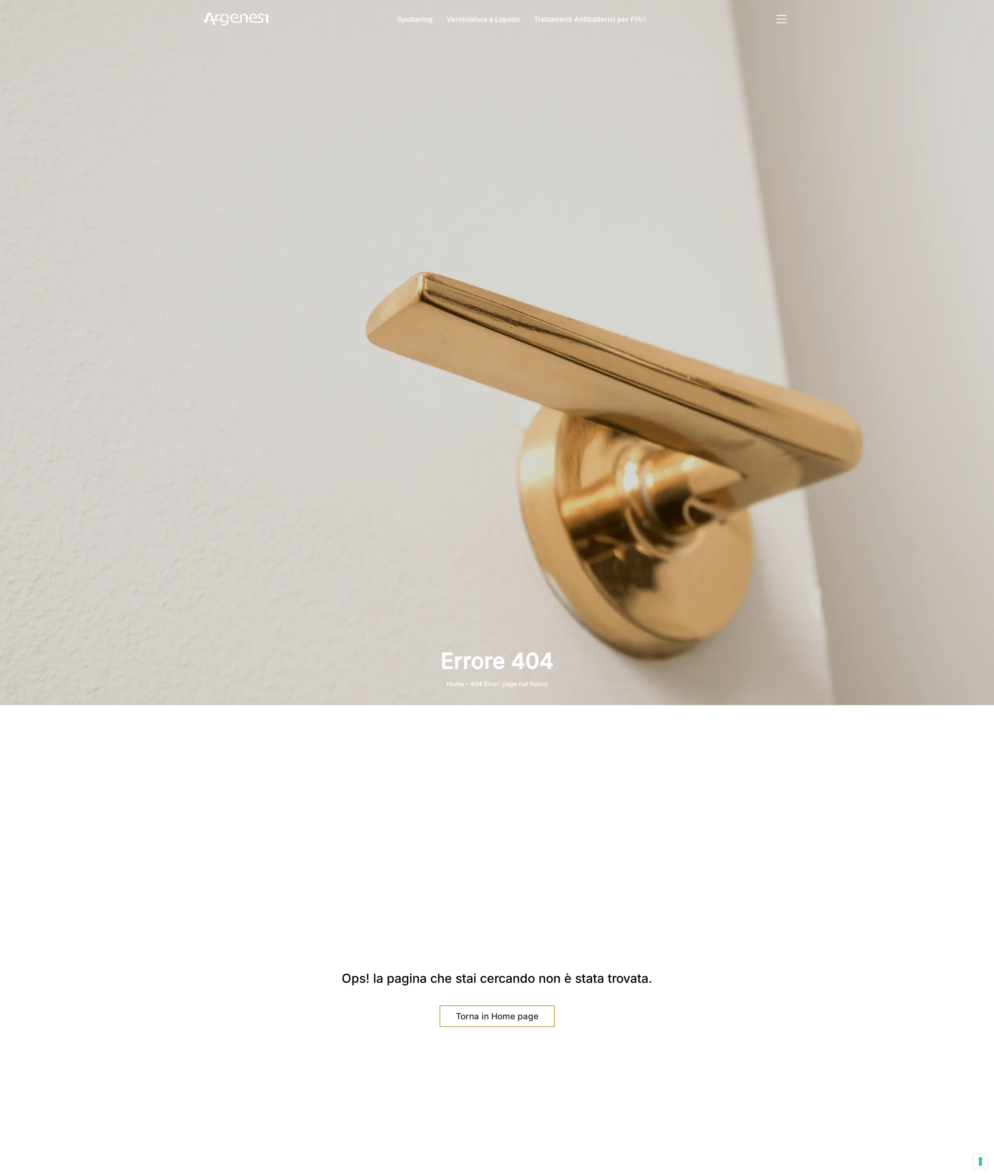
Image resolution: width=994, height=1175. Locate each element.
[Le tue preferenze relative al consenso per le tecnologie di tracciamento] (980, 1161)
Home (455, 684)
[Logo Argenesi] (237, 19)
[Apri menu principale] (781, 19)
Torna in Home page (497, 1016)
